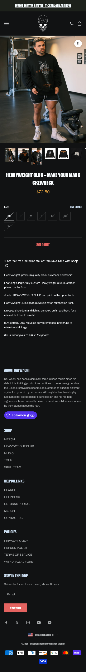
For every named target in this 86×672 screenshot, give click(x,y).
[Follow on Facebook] (6, 622)
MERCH (9, 439)
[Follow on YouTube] (39, 622)
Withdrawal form (19, 561)
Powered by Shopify (55, 643)
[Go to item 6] (77, 154)
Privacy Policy (16, 540)
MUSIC (9, 453)
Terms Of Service (18, 554)
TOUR (8, 460)
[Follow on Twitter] (17, 622)
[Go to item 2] (23, 155)
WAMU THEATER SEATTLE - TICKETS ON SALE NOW (43, 5)
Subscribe (15, 607)
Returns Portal (17, 504)
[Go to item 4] (50, 154)
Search (10, 490)
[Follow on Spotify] (50, 622)
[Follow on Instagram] (28, 622)
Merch (9, 510)
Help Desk (12, 497)
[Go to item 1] (10, 155)
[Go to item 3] (37, 156)
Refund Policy (16, 547)
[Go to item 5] (63, 154)
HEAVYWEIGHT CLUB (19, 446)
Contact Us (13, 517)
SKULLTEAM (12, 467)
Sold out (43, 244)
